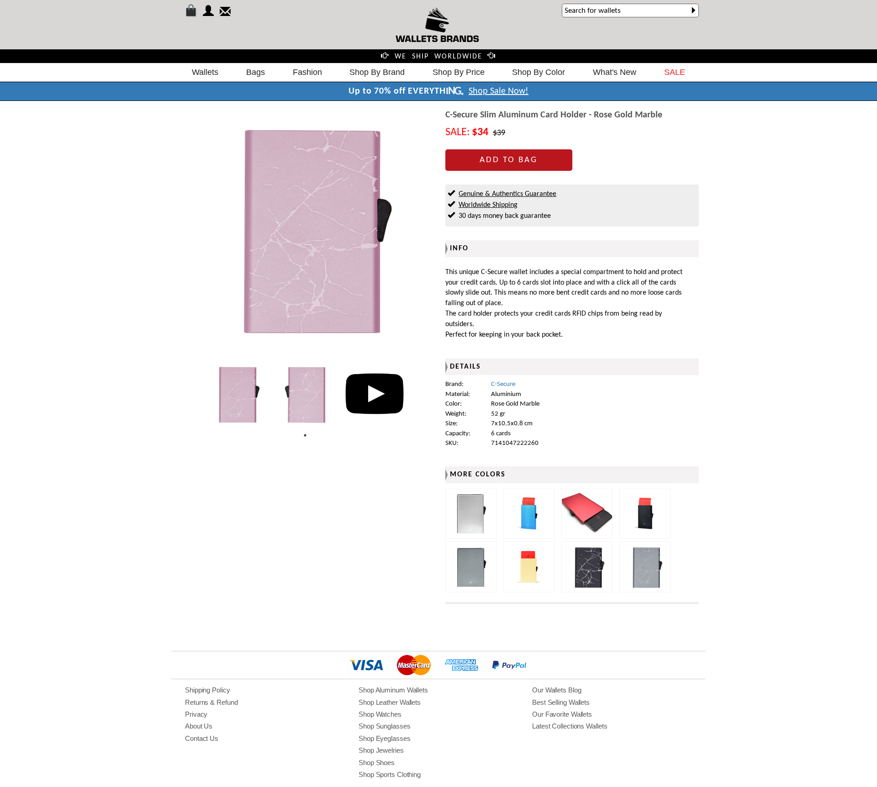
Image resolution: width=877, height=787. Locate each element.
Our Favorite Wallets (562, 714)
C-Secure (503, 384)
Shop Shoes (377, 762)
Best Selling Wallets (561, 702)
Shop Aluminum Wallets (393, 690)
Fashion (307, 72)
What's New (614, 72)
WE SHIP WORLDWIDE (438, 56)
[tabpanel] (235, 393)
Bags (255, 72)
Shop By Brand (377, 72)
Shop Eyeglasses (385, 738)
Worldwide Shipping (488, 205)
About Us (198, 726)
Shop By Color (538, 72)
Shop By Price (459, 72)
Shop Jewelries (381, 750)
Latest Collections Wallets (569, 726)
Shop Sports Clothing (390, 774)
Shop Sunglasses (385, 726)
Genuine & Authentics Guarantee (507, 194)
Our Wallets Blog (556, 690)
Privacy (196, 714)
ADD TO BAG (509, 160)
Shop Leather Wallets (390, 702)
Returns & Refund (211, 702)
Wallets (205, 72)
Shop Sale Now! (498, 91)
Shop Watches (380, 714)
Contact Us (201, 738)
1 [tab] (305, 435)
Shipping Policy (207, 690)
